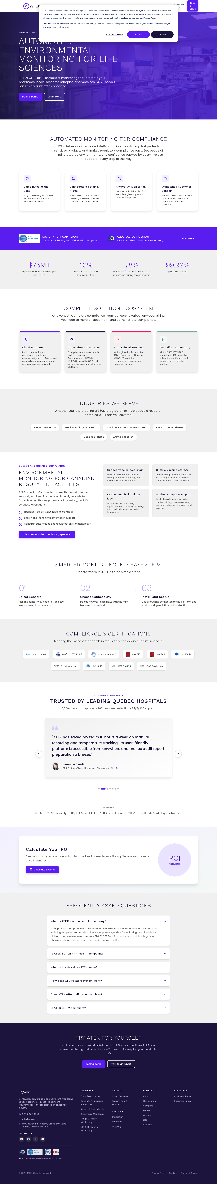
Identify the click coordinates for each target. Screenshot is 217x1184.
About (146, 1096)
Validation (117, 1121)
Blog (145, 1119)
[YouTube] (42, 1139)
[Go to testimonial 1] (99, 789)
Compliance (149, 1101)
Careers (147, 1115)
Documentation (182, 1101)
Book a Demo (193, 5)
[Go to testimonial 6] (115, 789)
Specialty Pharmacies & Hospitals (126, 427)
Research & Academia (169, 427)
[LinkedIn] (21, 1139)
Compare (148, 1105)
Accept (138, 34)
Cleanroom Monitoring (92, 1114)
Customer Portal (179, 6)
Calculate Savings (44, 869)
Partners (147, 1110)
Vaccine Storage (94, 437)
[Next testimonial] (178, 753)
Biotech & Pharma (45, 427)
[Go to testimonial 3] (105, 789)
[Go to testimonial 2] (101, 789)
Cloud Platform (120, 1096)
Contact (147, 1124)
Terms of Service (189, 1173)
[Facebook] (28, 1139)
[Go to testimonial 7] (118, 789)
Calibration (117, 1116)
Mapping (116, 1126)
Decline (162, 34)
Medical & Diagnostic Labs (81, 427)
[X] (35, 1139)
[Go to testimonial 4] (110, 789)
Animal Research (123, 437)
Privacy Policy (158, 1173)
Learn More (54, 96)
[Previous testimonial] (38, 753)
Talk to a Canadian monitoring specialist (46, 534)
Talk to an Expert (121, 1064)
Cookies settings (114, 34)
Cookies (173, 1173)
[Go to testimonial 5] (113, 789)
